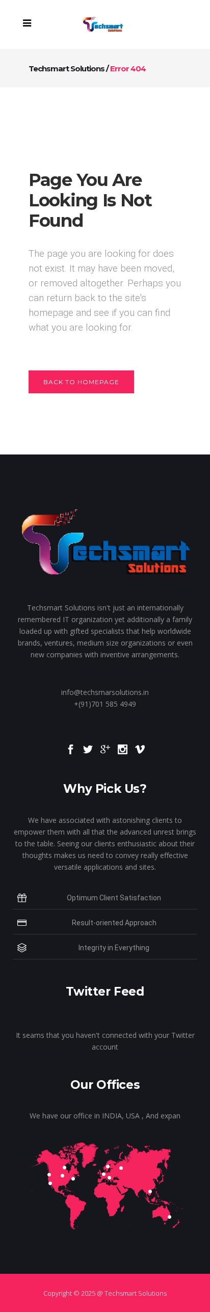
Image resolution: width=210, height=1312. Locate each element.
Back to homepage (81, 382)
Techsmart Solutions (66, 68)
